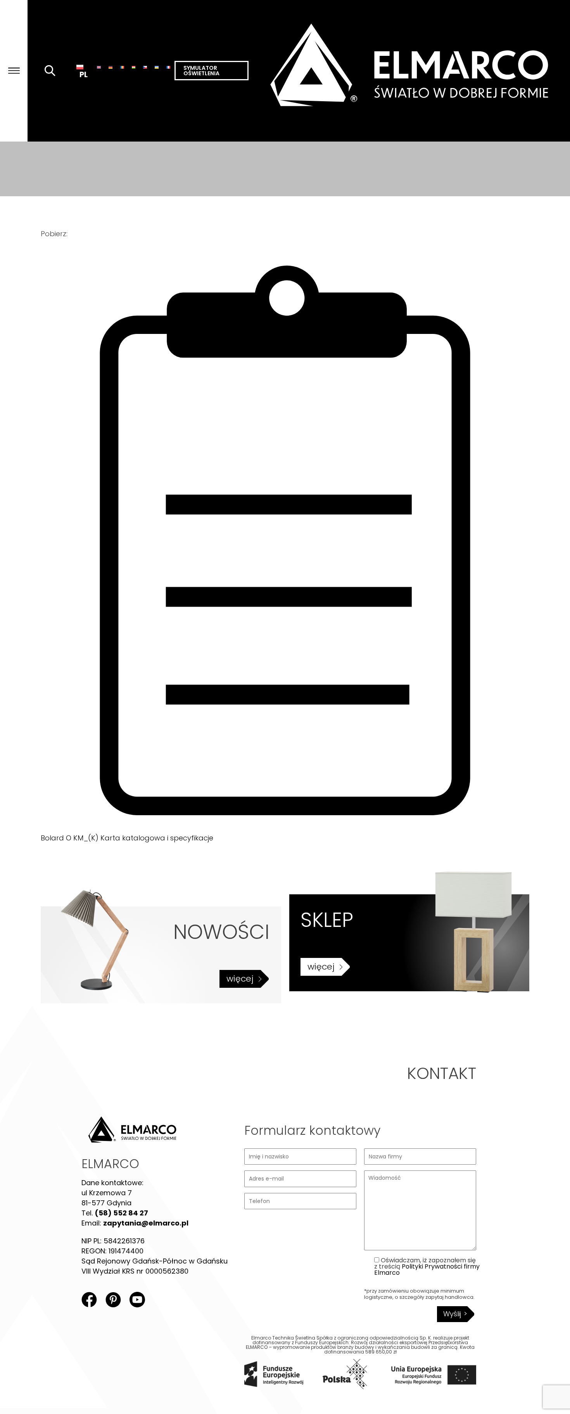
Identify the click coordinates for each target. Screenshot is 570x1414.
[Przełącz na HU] (134, 67)
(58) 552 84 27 (121, 1213)
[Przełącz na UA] (156, 67)
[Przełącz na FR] (168, 67)
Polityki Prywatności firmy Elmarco (427, 1269)
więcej (240, 979)
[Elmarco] (409, 71)
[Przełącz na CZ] (145, 67)
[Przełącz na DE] (110, 67)
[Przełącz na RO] (122, 67)
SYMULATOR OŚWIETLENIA (201, 70)
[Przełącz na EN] (99, 67)
